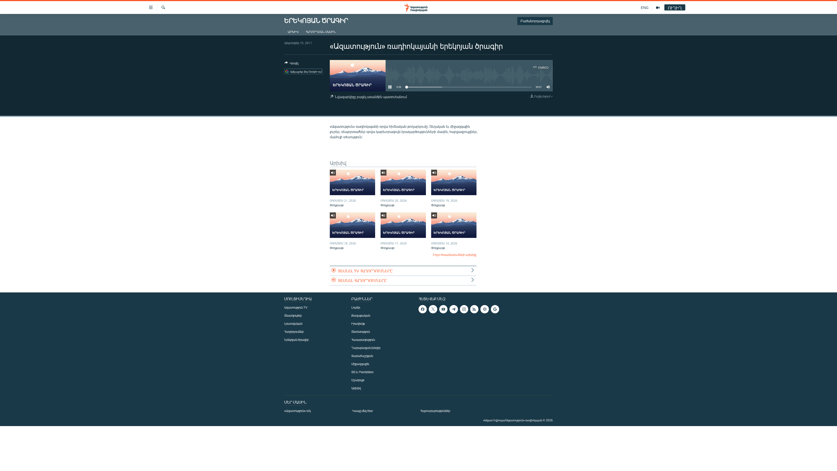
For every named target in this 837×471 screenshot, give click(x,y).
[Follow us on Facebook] (422, 309)
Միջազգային (360, 364)
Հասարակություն (363, 339)
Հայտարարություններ (435, 411)
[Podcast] (484, 309)
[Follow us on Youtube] (443, 309)
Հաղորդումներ (294, 331)
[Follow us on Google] (495, 309)
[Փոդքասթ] (352, 182)
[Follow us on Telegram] (453, 309)
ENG (644, 7)
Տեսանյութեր (293, 315)
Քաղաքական (360, 315)
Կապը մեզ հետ (362, 411)
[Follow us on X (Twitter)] (433, 309)
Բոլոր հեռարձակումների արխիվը (454, 254)
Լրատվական (293, 323)
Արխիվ (293, 32)
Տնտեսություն (360, 331)
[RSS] (474, 309)
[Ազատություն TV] (657, 7)
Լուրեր (355, 307)
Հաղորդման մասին (321, 32)
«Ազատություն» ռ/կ (297, 411)
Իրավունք (358, 323)
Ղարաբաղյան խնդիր (365, 348)
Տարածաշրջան (362, 356)
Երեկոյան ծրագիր (296, 339)
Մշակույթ (357, 380)
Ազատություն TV (295, 307)
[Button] (291, 64)
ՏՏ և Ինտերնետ (362, 372)
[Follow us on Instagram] (464, 309)
